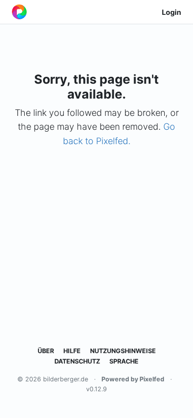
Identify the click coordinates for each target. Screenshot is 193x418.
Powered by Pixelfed (132, 379)
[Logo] (19, 12)
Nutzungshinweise (123, 351)
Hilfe (72, 351)
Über (46, 351)
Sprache (124, 361)
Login (171, 12)
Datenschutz (77, 361)
